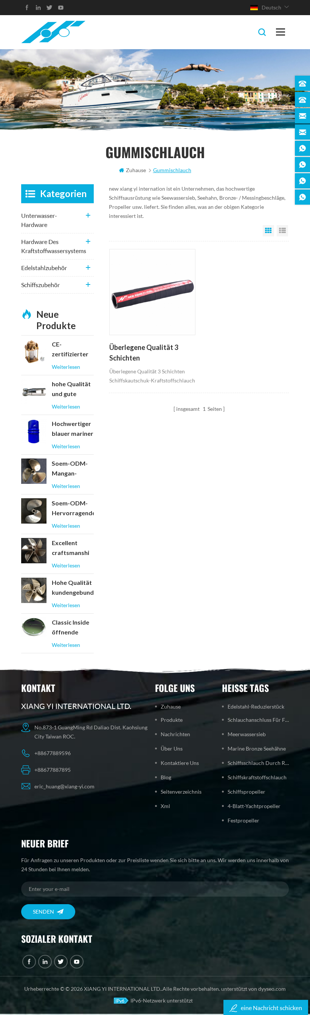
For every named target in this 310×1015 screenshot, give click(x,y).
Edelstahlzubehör (44, 267)
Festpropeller (243, 820)
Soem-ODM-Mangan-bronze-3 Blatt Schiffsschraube (73, 469)
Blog (166, 777)
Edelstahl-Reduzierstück (256, 706)
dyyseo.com (272, 988)
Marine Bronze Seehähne (257, 748)
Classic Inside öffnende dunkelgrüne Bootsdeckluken (73, 628)
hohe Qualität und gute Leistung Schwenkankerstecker (73, 390)
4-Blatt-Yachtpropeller (254, 806)
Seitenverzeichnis (181, 791)
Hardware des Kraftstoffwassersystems (53, 246)
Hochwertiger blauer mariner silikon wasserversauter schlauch (73, 429)
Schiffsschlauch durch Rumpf (258, 763)
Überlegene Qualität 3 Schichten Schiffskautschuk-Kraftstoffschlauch (143, 353)
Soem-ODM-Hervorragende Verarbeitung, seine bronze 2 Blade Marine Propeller (73, 509)
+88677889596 (52, 753)
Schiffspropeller (246, 791)
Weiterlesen (66, 367)
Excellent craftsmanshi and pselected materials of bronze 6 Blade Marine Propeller (73, 548)
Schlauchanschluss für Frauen (258, 720)
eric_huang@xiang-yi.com (64, 786)
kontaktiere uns (180, 763)
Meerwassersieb (247, 734)
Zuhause (136, 170)
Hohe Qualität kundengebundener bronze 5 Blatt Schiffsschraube (73, 588)
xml (165, 806)
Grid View (268, 230)
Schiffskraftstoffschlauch (257, 777)
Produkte (172, 720)
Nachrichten (175, 734)
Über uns (172, 748)
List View (282, 230)
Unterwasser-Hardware (39, 220)
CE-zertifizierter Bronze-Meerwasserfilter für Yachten (73, 350)
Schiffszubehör (40, 284)
